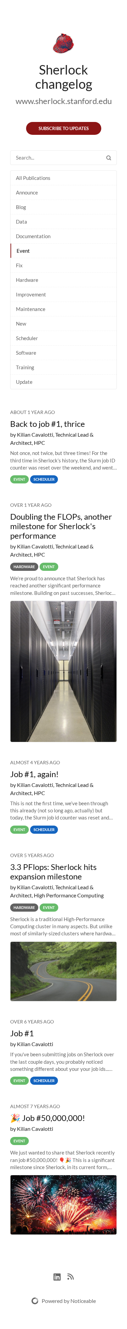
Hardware (27, 280)
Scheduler (27, 338)
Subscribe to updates (64, 128)
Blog (21, 207)
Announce (27, 192)
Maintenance (30, 309)
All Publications (33, 178)
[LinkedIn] (60, 1276)
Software (26, 353)
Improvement (31, 294)
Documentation (33, 236)
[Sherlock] (63, 45)
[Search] (109, 158)
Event (23, 251)
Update (24, 382)
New (21, 323)
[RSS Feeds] (70, 1276)
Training (25, 367)
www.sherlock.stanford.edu (64, 101)
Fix (19, 265)
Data (21, 222)
